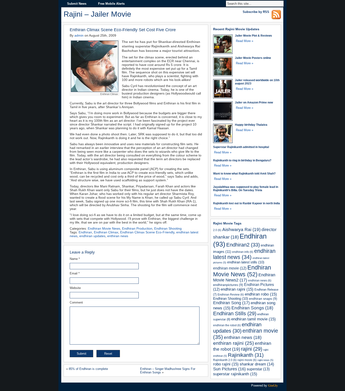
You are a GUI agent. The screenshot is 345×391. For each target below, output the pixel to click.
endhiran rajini (237, 289)
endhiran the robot (227, 325)
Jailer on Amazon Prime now (254, 102)
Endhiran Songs (252, 307)
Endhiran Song (231, 302)
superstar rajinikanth (235, 374)
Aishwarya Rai (241, 229)
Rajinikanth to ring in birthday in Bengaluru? (242, 160)
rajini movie (247, 359)
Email (75, 273)
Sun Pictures (229, 369)
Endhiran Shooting (168, 228)
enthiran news (117, 236)
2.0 (217, 230)
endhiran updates (92, 236)
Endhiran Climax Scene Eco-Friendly (147, 232)
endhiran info (242, 251)
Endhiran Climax (106, 232)
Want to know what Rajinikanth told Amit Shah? (244, 173)
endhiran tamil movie (253, 319)
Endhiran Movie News (104, 228)
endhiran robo (261, 294)
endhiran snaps (263, 298)
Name (75, 259)
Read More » (244, 41)
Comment (76, 302)
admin (79, 35)
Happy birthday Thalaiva (251, 124)
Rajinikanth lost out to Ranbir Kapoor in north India (246, 203)
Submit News (76, 3)
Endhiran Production (137, 228)
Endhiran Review (231, 294)
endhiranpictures (228, 285)
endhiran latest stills (245, 262)
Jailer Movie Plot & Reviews (253, 35)
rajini (251, 349)
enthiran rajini (233, 343)
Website (75, 288)
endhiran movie (229, 268)
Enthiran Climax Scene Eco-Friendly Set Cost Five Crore (123, 29)
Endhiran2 (243, 245)
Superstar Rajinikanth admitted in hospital (241, 146)
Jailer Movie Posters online (253, 57)
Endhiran (85, 232)
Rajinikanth (246, 355)
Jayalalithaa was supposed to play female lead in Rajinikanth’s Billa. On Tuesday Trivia (245, 188)
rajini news (265, 360)
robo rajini (226, 364)
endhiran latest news (244, 254)
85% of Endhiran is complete (88, 369)
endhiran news (259, 280)
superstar (258, 369)
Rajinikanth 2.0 (225, 359)
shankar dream (257, 364)
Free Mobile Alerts (111, 3)
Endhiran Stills (234, 313)
